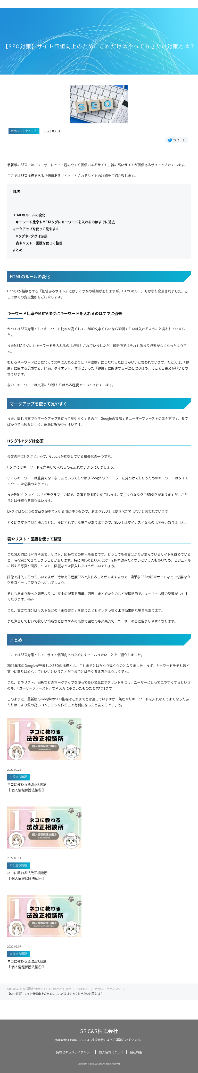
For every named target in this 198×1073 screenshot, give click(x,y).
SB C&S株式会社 (99, 1031)
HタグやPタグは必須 (31, 235)
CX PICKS (83, 989)
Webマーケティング (108, 989)
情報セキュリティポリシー (74, 1052)
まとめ (17, 249)
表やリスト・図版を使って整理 (39, 242)
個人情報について (111, 1052)
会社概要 (136, 1052)
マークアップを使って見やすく (35, 228)
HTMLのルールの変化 (28, 214)
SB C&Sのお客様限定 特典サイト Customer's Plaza (39, 989)
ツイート (179, 140)
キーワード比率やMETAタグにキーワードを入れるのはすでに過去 (65, 221)
